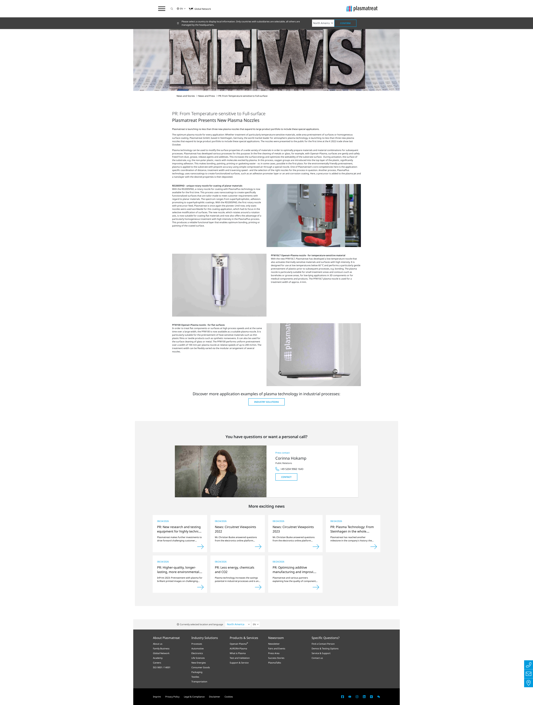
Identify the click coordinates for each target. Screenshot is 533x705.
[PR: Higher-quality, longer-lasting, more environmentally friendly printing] (200, 587)
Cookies (229, 696)
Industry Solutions (266, 401)
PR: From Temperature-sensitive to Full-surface (242, 95)
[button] (171, 9)
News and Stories (186, 95)
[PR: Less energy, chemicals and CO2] (258, 587)
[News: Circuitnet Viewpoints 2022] (258, 546)
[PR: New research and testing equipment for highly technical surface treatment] (200, 546)
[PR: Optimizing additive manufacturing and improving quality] (316, 587)
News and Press (207, 95)
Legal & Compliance (194, 696)
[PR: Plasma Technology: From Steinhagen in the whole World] (373, 546)
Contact (286, 477)
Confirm (345, 23)
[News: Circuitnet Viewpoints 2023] (316, 546)
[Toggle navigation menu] (162, 9)
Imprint (157, 696)
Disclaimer (214, 696)
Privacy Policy (172, 696)
